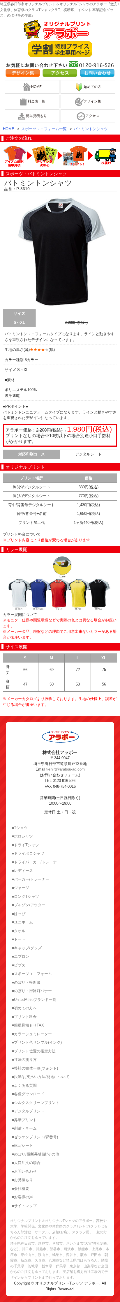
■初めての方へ (24, 1008)
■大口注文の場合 (26, 1162)
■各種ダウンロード (28, 1094)
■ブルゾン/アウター (28, 905)
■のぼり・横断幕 (26, 982)
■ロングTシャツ (25, 896)
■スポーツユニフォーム (32, 973)
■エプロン (20, 956)
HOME (36, 87)
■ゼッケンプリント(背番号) (35, 1137)
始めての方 (92, 87)
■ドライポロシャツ (28, 853)
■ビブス (18, 965)
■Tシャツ (20, 828)
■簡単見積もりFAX (28, 1025)
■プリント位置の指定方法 (34, 1051)
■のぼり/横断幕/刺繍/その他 (35, 1154)
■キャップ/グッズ (27, 948)
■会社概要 (20, 1188)
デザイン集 (92, 101)
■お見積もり (22, 1180)
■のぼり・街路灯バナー (32, 991)
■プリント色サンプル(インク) (37, 1042)
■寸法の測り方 (24, 1059)
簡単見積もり (36, 116)
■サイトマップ (24, 1206)
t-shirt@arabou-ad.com (65, 769)
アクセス (92, 116)
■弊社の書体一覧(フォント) (35, 1068)
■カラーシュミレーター (32, 1034)
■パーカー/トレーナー (30, 879)
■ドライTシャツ (25, 845)
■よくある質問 (24, 1085)
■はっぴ (18, 913)
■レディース (22, 870)
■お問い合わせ (24, 1171)
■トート (18, 939)
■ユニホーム (22, 922)
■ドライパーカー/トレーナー (36, 862)
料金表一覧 (36, 101)
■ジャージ (20, 888)
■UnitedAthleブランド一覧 (34, 999)
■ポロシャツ (22, 836)
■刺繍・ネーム (24, 1128)
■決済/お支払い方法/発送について (40, 1077)
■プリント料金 (24, 1017)
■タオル (18, 931)
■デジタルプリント (28, 1111)
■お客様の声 (22, 1197)
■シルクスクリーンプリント (35, 1102)
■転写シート (22, 1145)
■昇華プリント (24, 1120)
